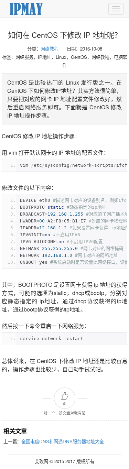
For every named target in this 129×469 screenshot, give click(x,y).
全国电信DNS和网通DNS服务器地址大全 (62, 441)
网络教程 (49, 48)
